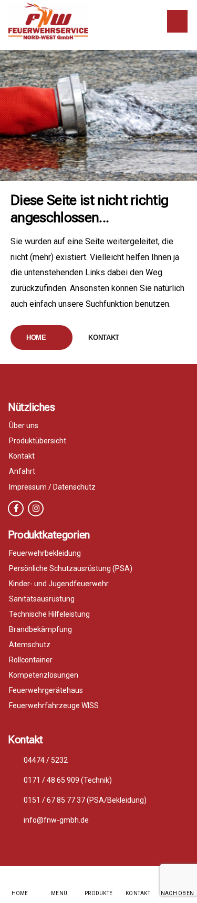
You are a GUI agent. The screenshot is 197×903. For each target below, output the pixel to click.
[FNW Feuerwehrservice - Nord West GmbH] (48, 21)
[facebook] (16, 508)
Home (36, 337)
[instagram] (36, 508)
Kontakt (103, 337)
